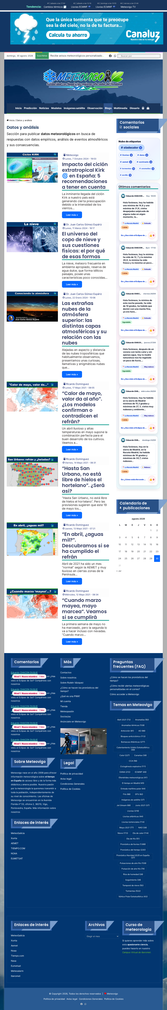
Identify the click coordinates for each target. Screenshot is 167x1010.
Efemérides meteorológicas (133, 777)
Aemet (14, 945)
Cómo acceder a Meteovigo (124, 694)
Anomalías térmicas (132, 725)
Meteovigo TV (128, 6)
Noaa (13, 950)
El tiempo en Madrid (133, 783)
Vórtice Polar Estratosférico (133, 896)
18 (126, 551)
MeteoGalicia (18, 833)
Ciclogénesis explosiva (133, 766)
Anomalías (142, 719)
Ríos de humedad (133, 874)
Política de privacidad (71, 773)
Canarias (140, 755)
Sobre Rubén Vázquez (71, 682)
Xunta (14, 838)
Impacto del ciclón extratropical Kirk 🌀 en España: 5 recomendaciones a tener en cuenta (85, 175)
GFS (139, 794)
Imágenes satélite (74, 108)
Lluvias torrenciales (133, 822)
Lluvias (133, 811)
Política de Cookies (70, 789)
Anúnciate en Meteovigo (73, 721)
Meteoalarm (17, 971)
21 (145, 551)
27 (138, 558)
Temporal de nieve (133, 885)
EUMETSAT (17, 858)
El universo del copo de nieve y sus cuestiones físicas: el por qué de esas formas (83, 245)
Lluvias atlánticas (133, 816)
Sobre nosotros (68, 677)
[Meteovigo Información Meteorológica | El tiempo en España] (83, 79)
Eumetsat (16, 966)
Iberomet (15, 976)
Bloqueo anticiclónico (133, 736)
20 (138, 551)
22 (151, 551)
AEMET (14, 843)
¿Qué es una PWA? (70, 696)
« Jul (118, 571)
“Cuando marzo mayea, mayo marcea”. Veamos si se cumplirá (84, 609)
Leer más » (72, 214)
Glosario (134, 108)
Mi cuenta (65, 701)
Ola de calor (141, 833)
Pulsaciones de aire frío (133, 863)
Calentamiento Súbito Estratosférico (133, 748)
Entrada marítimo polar (133, 788)
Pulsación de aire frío (133, 868)
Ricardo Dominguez (77, 384)
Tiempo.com (17, 955)
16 (157, 544)
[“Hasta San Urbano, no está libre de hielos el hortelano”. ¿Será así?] (32, 472)
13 (138, 544)
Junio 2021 (142, 805)
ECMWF (140, 772)
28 (144, 558)
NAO (142, 827)
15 (151, 544)
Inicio (18, 108)
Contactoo (65, 672)
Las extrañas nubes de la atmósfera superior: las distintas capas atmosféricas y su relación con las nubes (84, 323)
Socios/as (65, 716)
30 (157, 558)
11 (126, 544)
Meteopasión (67, 711)
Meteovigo (72, 155)
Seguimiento (133, 880)
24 (119, 558)
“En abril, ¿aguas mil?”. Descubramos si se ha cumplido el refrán (85, 545)
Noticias (44, 108)
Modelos (56, 108)
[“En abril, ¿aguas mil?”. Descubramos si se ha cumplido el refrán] (32, 539)
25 (126, 558)
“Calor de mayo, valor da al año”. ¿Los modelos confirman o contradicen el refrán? (82, 407)
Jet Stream (124, 805)
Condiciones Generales (72, 784)
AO (141, 731)
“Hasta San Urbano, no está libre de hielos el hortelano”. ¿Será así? (83, 479)
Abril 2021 (124, 719)
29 (151, 558)
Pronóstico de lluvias (133, 844)
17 (120, 551)
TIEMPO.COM (18, 848)
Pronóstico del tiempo (133, 850)
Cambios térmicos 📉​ (55, 6)
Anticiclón (127, 731)
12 (132, 544)
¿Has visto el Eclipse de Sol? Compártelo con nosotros (33, 680)
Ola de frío (133, 838)
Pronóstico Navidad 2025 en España (133, 856)
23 (157, 551)
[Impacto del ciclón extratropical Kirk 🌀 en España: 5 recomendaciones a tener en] (32, 168)
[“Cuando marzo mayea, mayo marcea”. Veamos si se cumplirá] (32, 603)
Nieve (123, 833)
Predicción (30, 108)
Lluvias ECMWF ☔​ (81, 6)
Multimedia (120, 108)
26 (132, 558)
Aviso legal (65, 778)
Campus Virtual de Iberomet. (136, 952)
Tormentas (133, 891)
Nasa (13, 961)
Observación (95, 108)
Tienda (64, 706)
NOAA (14, 853)
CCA (133, 761)
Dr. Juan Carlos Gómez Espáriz (84, 224)
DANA (125, 772)
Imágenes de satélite (132, 800)
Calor (125, 755)
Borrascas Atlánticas (133, 742)
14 (145, 544)
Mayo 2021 (126, 827)
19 (132, 551)
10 (120, 544)
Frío (126, 794)
